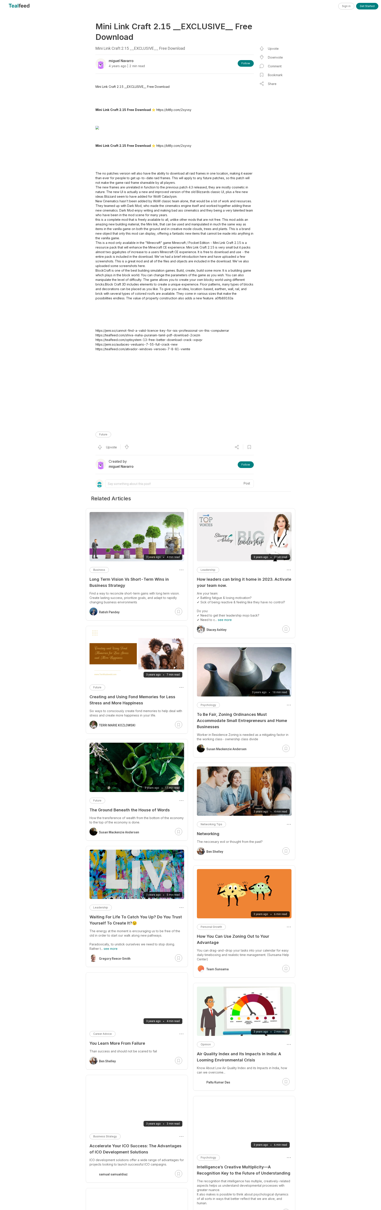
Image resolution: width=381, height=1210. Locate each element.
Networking (208, 833)
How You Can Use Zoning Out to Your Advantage (233, 939)
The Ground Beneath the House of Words (130, 810)
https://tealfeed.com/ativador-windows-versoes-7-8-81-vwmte (142, 349)
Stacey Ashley (216, 630)
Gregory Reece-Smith (115, 958)
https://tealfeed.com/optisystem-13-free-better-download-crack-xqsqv (148, 340)
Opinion (206, 1044)
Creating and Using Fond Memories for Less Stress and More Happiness (132, 699)
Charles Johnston (219, 1204)
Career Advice (102, 1033)
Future (103, 434)
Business (99, 569)
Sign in (346, 6)
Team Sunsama (217, 969)
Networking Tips (211, 824)
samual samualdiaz (113, 1174)
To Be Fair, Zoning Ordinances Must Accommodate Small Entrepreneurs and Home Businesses (242, 720)
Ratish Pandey (109, 612)
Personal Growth (211, 926)
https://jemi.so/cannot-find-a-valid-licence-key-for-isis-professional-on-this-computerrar (162, 330)
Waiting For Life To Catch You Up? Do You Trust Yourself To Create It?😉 (136, 920)
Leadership (208, 569)
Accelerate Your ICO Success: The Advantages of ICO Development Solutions (135, 1149)
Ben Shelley (214, 851)
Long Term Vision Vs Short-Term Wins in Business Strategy (129, 582)
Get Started (367, 6)
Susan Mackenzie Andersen (226, 749)
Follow (245, 63)
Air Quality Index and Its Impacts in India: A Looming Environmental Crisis (239, 1057)
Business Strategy (105, 1136)
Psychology (208, 705)
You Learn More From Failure (117, 1043)
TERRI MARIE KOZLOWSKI (117, 725)
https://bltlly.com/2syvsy (173, 110)
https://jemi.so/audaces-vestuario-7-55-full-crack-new (136, 344)
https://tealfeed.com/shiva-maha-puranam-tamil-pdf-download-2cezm (147, 335)
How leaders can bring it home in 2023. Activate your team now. (244, 582)
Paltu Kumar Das (218, 1082)
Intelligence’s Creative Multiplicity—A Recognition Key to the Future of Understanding (243, 1170)
